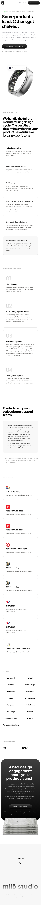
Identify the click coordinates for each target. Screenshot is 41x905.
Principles (19, 2)
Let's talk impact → (33, 2)
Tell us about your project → (14, 46)
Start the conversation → (20, 806)
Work (24, 2)
